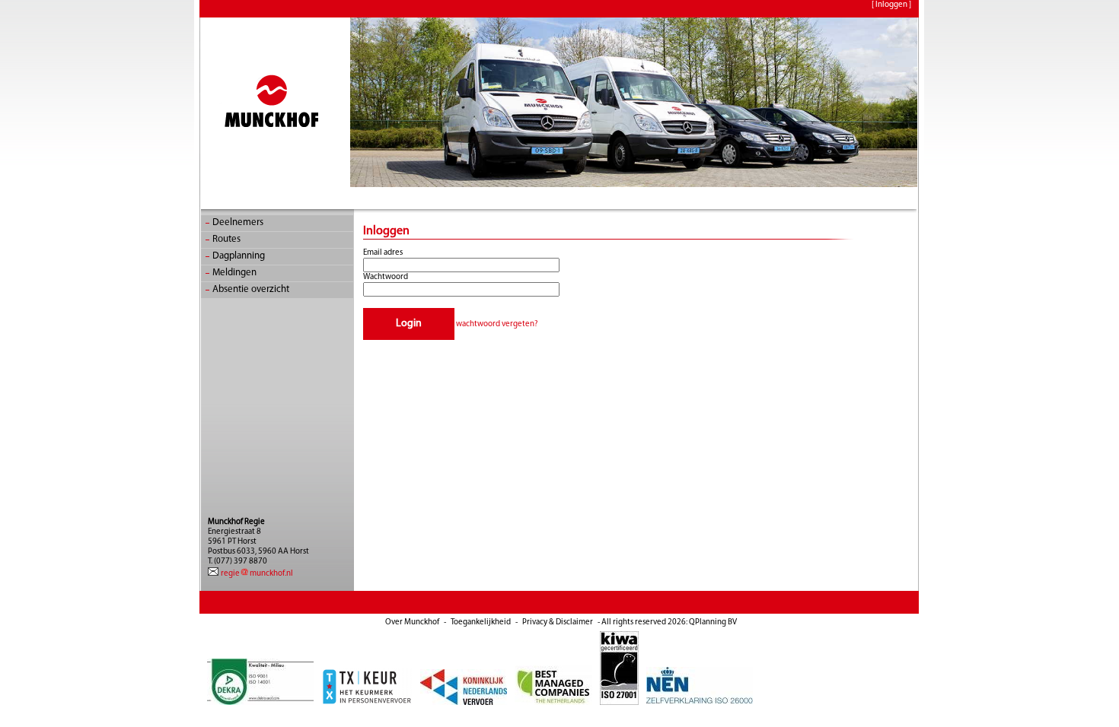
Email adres (383, 253)
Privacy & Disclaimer (557, 622)
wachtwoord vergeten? (496, 324)
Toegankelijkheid (481, 622)
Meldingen (234, 273)
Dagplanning (238, 256)
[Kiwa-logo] (620, 703)
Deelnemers (237, 222)
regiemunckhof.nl (256, 574)
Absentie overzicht (250, 289)
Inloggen (891, 5)
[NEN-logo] (699, 703)
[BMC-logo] (554, 703)
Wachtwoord (385, 277)
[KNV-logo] (464, 703)
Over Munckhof (412, 622)
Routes (226, 239)
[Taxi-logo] (367, 703)
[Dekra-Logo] (261, 703)
